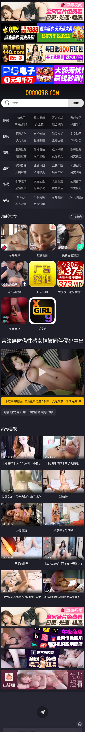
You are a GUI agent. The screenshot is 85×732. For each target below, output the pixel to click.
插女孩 (21, 197)
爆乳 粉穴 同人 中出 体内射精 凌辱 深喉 (28, 412)
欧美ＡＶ (57, 133)
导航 (6, 200)
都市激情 (20, 181)
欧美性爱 (75, 149)
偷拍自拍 (39, 149)
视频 (6, 136)
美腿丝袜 (20, 172)
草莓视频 (57, 197)
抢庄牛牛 (75, 124)
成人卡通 (57, 149)
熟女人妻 (20, 140)
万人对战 (57, 117)
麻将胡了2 (21, 124)
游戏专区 (75, 117)
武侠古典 (75, 181)
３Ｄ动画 (75, 133)
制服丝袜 (20, 156)
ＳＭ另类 (75, 140)
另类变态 (75, 156)
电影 (6, 152)
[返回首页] (80, 724)
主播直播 (57, 140)
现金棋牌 (57, 124)
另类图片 (75, 172)
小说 (6, 184)
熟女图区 (57, 172)
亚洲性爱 (20, 149)
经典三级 (39, 156)
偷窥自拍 (20, 165)
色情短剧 (39, 204)
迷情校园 (20, 188)
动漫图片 (75, 165)
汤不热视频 (76, 197)
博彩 (6, 120)
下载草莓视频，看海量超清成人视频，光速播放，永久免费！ (42, 401)
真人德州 (39, 117)
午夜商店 (39, 197)
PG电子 (21, 117)
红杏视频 (20, 204)
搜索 (76, 103)
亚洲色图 (39, 165)
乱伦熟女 (57, 156)
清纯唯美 (39, 172)
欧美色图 (57, 165)
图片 (6, 168)
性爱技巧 (75, 188)
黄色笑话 (57, 188)
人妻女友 (57, 181)
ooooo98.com (43, 93)
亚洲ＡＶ (20, 133)
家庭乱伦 (39, 181)
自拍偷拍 (39, 133)
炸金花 (39, 124)
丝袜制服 (39, 140)
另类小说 (39, 188)
